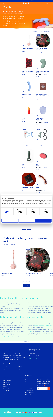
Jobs (4, 392)
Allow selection (26, 220)
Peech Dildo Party (7, 390)
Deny (10, 220)
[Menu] (3, 3)
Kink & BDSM (28, 384)
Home (25, 341)
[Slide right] (29, 281)
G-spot (26, 386)
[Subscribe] (49, 388)
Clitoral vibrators (28, 381)
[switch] (20, 212)
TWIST (23, 118)
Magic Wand (28, 394)
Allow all (43, 220)
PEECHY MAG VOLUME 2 (27, 187)
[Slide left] (23, 281)
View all (26, 285)
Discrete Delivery (6, 388)
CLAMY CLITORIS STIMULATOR (40, 119)
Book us (4, 394)
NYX (37, 164)
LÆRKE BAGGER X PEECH (27, 48)
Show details (46, 217)
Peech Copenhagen (7, 380)
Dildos (26, 379)
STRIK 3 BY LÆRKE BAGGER (28, 71)
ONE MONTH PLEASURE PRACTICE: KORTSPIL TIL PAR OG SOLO (42, 95)
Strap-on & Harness (29, 392)
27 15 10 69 (10, 369)
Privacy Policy (6, 386)
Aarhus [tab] (37, 347)
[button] (44, 3)
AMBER (37, 187)
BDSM (31, 331)
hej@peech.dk (20, 369)
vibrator (5, 336)
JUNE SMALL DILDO (26, 94)
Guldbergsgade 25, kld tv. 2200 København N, (34, 350)
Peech (27, 341)
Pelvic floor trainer (29, 390)
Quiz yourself (6, 397)
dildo (9, 336)
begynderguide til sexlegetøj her (42, 325)
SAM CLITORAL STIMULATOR (42, 71)
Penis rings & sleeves (30, 388)
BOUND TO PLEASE (40, 142)
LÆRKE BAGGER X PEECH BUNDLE (41, 49)
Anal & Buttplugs (29, 375)
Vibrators (27, 377)
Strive (23, 164)
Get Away (24, 142)
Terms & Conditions (7, 384)
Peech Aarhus (6, 382)
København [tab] (32, 347)
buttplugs (14, 336)
